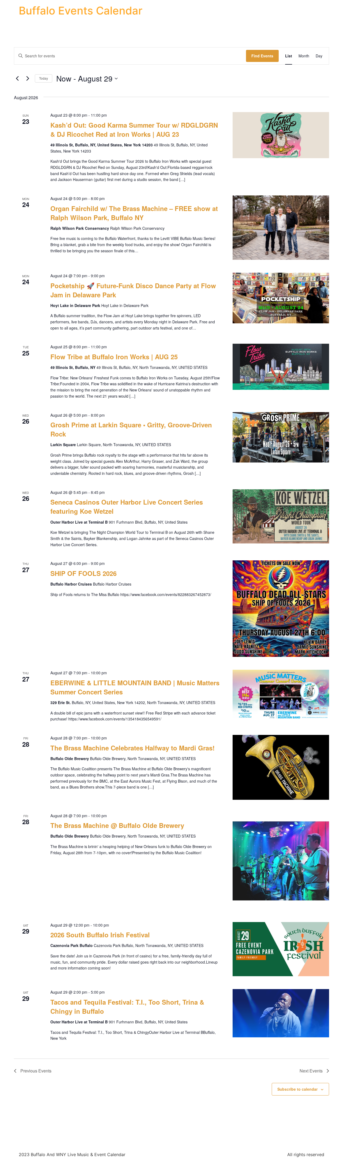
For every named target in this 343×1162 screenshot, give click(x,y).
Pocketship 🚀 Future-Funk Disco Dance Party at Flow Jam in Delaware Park (133, 290)
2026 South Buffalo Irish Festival (100, 934)
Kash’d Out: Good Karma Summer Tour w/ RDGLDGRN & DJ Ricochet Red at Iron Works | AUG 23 (134, 129)
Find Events (262, 55)
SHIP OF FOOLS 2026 (83, 573)
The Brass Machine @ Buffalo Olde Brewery (117, 825)
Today (43, 78)
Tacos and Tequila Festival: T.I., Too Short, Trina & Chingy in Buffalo (127, 1006)
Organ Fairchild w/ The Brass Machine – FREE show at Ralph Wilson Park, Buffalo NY (134, 213)
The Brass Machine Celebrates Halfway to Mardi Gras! (132, 747)
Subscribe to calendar (297, 1089)
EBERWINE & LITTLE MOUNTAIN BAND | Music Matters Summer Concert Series (134, 687)
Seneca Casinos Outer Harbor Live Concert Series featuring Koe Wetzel (126, 506)
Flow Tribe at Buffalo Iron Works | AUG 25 (114, 356)
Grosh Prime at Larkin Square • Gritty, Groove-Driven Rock (131, 429)
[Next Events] (27, 78)
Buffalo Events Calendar (80, 10)
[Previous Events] (17, 78)
